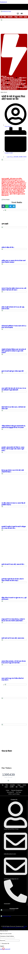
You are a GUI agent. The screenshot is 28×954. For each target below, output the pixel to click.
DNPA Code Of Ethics (14, 794)
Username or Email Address (7, 936)
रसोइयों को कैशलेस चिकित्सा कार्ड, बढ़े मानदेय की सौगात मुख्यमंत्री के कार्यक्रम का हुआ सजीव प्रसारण (14, 88)
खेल (17, 787)
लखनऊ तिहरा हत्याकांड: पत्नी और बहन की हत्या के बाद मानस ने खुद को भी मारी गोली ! (14, 662)
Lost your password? (5, 949)
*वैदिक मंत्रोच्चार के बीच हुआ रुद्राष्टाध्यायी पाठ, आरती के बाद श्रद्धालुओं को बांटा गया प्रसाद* (14, 426)
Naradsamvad (3, 2)
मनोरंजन (21, 787)
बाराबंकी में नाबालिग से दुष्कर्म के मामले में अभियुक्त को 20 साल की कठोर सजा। (14, 527)
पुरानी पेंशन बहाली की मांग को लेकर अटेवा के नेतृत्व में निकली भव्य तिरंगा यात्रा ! (12, 579)
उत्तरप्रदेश (10, 17)
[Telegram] (23, 7)
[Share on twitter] (10, 206)
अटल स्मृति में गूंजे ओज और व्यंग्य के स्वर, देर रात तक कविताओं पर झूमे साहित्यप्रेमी (14, 389)
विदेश (5, 17)
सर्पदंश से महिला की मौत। (8, 77)
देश (1, 17)
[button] (10, 17)
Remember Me (5, 943)
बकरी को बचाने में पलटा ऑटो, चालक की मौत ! (13, 564)
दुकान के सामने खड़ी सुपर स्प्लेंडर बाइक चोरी (12, 371)
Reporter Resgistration (16, 790)
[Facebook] (4, 7)
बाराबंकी (20, 156)
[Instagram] (19, 7)
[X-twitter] (9, 7)
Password (2, 940)
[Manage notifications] (3, 948)
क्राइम (25, 17)
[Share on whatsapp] (7, 206)
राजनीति (12, 787)
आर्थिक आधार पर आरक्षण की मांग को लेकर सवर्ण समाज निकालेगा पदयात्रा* (13, 79)
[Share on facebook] (3, 206)
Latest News (10, 156)
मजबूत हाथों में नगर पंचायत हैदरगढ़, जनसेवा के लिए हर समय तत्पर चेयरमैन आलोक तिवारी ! (13, 620)
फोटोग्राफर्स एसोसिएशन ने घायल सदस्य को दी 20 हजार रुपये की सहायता (12, 85)
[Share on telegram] (14, 206)
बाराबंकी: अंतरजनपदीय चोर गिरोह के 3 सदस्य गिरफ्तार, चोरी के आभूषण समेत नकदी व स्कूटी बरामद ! (13, 448)
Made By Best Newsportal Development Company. (15, 927)
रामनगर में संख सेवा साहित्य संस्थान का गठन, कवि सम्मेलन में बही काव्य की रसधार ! (13, 81)
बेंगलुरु (16, 17)
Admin (7, 790)
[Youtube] (14, 7)
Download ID (10, 792)
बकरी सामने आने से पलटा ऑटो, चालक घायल (13, 638)
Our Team (18, 792)
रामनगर (20, 17)
